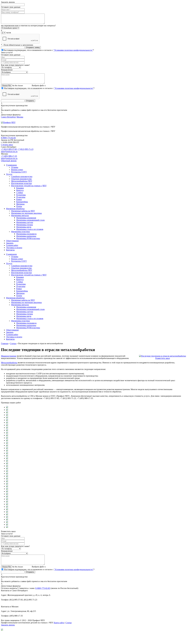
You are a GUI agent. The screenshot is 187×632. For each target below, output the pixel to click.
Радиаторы (21, 195)
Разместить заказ (162, 358)
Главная (4, 343)
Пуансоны (20, 197)
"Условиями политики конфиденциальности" (73, 50)
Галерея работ (12, 245)
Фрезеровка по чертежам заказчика (26, 213)
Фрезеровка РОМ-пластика (28, 238)
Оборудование (12, 241)
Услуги (9, 174)
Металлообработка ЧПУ (21, 181)
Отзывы (14, 167)
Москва (20, 117)
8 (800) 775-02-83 (8, 138)
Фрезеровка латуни (24, 222)
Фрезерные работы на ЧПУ (23, 211)
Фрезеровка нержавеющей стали (30, 220)
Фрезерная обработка (15, 209)
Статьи (13, 343)
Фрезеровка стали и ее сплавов (29, 229)
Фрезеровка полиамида (26, 234)
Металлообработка (9, 363)
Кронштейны (22, 202)
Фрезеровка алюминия (26, 218)
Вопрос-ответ (17, 170)
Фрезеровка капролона (26, 236)
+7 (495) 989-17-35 (9, 156)
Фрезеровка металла (20, 215)
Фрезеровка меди (23, 227)
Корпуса (20, 190)
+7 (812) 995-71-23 (25, 149)
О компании (11, 165)
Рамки (19, 199)
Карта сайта (59, 623)
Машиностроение (8, 356)
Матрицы (20, 204)
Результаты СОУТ (19, 172)
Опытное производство (21, 179)
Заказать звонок (8, 625)
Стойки (19, 192)
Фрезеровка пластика (20, 231)
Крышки (20, 188)
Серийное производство (21, 176)
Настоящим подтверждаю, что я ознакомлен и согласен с (49, 50)
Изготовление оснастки (21, 183)
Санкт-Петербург (8, 117)
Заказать (9, 243)
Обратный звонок (9, 161)
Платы (19, 206)
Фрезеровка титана (24, 225)
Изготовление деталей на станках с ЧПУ (29, 186)
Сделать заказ (7, 145)
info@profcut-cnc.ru (9, 151)
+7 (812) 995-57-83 (9, 149)
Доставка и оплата (14, 248)
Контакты (10, 250)
